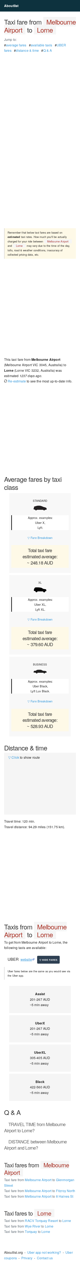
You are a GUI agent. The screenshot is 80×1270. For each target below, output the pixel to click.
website (26, 959)
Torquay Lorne (27, 1231)
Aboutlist (11, 5)
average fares (16, 45)
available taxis (41, 45)
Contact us (45, 1258)
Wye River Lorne (28, 1226)
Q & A (47, 50)
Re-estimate (16, 381)
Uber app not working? (44, 1252)
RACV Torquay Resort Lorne (37, 1220)
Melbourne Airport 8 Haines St (38, 1196)
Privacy (26, 1258)
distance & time (27, 50)
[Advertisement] (40, 93)
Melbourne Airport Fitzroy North (39, 1190)
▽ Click (13, 757)
